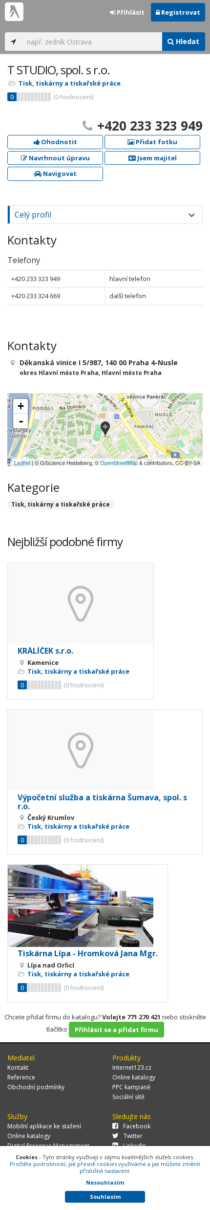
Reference (21, 1077)
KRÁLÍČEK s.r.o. (45, 650)
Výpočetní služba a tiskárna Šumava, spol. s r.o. (102, 802)
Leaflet (22, 462)
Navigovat (59, 173)
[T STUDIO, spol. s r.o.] (105, 430)
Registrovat (180, 12)
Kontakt (17, 1067)
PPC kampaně (131, 1087)
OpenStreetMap (119, 462)
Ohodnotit (58, 141)
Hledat (186, 41)
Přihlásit (130, 12)
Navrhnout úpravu (58, 158)
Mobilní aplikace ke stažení (44, 1126)
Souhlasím (105, 1196)
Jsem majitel (156, 158)
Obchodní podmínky (35, 1087)
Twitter (133, 1136)
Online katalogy (133, 1077)
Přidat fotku (155, 141)
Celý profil (33, 214)
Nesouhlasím (105, 1182)
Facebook (136, 1126)
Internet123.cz (131, 1067)
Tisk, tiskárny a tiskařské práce (70, 83)
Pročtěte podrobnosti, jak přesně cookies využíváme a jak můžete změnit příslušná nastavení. (105, 1167)
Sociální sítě (128, 1097)
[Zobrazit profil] (80, 603)
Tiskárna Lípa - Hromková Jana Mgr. (88, 953)
